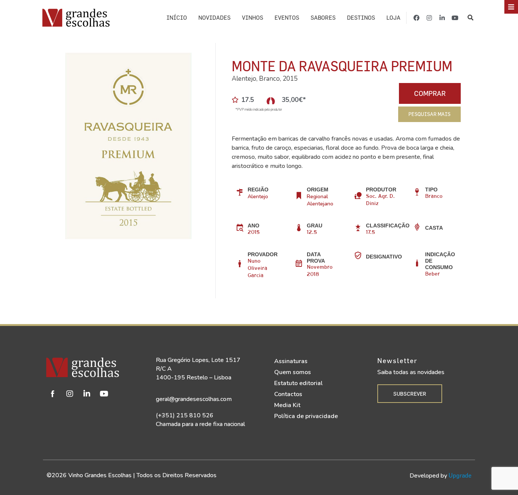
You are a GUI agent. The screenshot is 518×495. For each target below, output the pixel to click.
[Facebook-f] (416, 18)
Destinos (361, 17)
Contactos (288, 394)
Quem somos (292, 372)
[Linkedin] (86, 393)
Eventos (287, 17)
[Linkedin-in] (442, 18)
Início (176, 17)
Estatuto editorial (298, 383)
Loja (393, 17)
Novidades (214, 17)
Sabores (323, 17)
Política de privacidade (306, 416)
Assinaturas (291, 361)
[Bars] (511, 7)
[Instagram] (429, 18)
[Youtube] (455, 18)
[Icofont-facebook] (52, 393)
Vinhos (252, 17)
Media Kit (287, 405)
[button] (471, 17)
